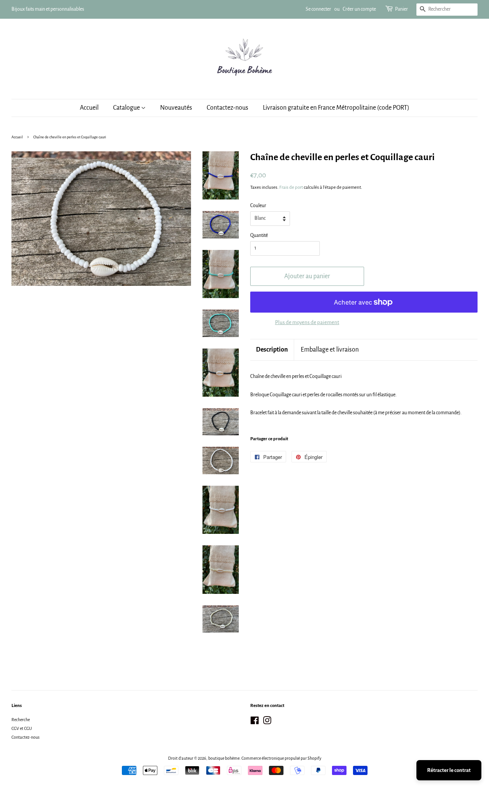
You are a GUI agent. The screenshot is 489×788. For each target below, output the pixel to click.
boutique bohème (224, 758)
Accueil (89, 107)
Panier (401, 9)
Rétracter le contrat (449, 770)
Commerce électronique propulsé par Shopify (281, 758)
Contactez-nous (227, 107)
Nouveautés (176, 107)
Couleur (258, 205)
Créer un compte (359, 9)
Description (272, 349)
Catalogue (127, 107)
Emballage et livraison (330, 349)
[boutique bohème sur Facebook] (254, 722)
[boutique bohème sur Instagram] (267, 722)
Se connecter (318, 9)
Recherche (20, 719)
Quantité (259, 235)
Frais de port (291, 187)
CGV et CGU (21, 728)
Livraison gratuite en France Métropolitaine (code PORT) (336, 107)
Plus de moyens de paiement (307, 322)
